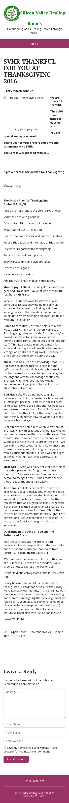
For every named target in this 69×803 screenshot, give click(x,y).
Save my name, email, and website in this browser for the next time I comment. (31, 749)
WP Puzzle (40, 796)
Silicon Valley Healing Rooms (42, 17)
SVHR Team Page (34, 780)
